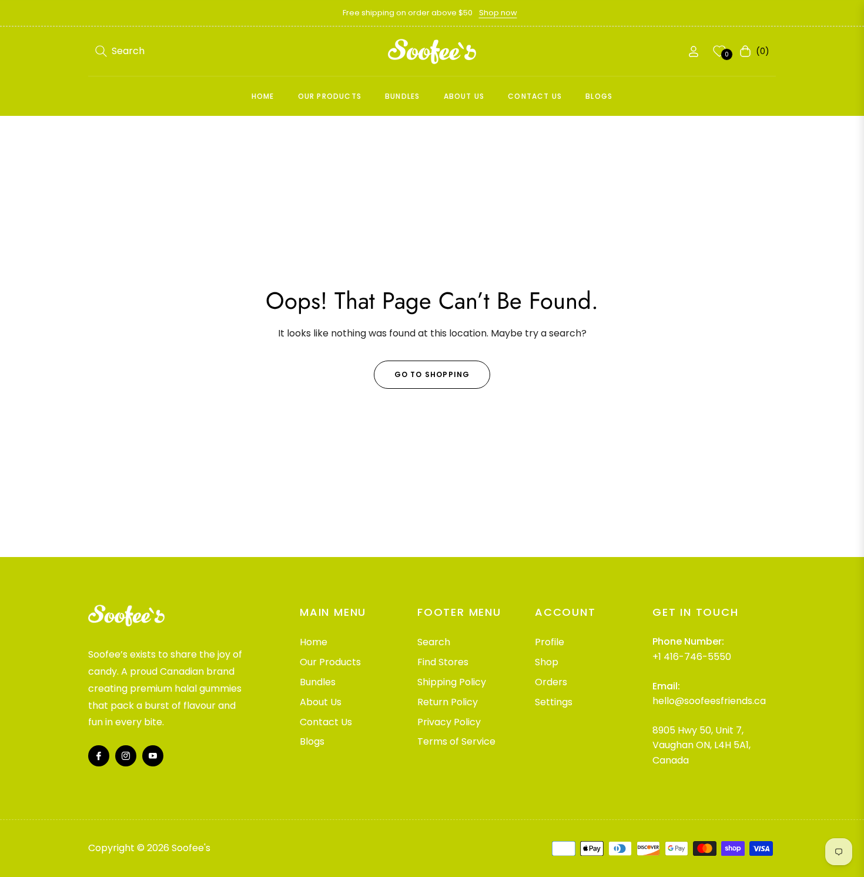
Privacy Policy (449, 722)
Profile (549, 642)
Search (433, 642)
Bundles (318, 682)
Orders (551, 682)
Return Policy (447, 702)
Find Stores (442, 662)
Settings (553, 702)
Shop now (498, 13)
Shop (546, 662)
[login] (693, 51)
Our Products (330, 662)
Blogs (312, 741)
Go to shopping (432, 374)
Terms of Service (456, 741)
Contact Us (326, 722)
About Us (320, 702)
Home (313, 642)
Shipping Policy (451, 682)
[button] (120, 51)
